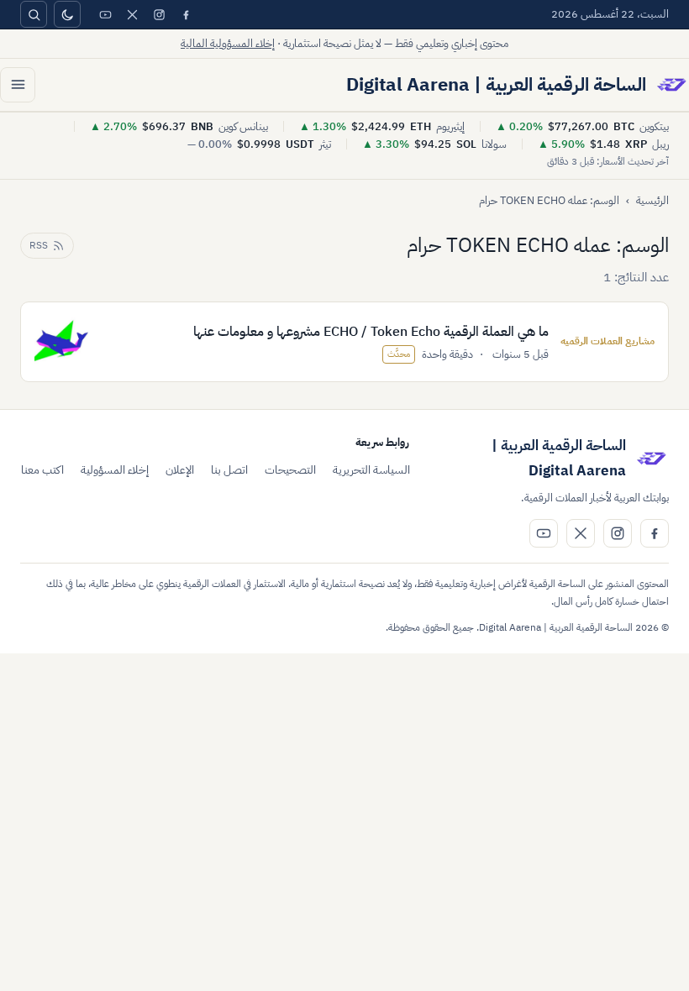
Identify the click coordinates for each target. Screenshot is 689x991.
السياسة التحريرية (371, 470)
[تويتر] (132, 14)
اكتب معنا (42, 470)
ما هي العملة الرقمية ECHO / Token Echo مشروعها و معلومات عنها (371, 332)
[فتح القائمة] (17, 84)
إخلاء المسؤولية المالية (228, 43)
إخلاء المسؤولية (115, 470)
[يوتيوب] (105, 14)
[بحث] (33, 14)
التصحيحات (290, 470)
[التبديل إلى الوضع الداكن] (67, 14)
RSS (38, 245)
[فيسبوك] (186, 14)
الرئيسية (652, 200)
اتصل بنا (229, 470)
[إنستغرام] (159, 14)
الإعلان (180, 470)
